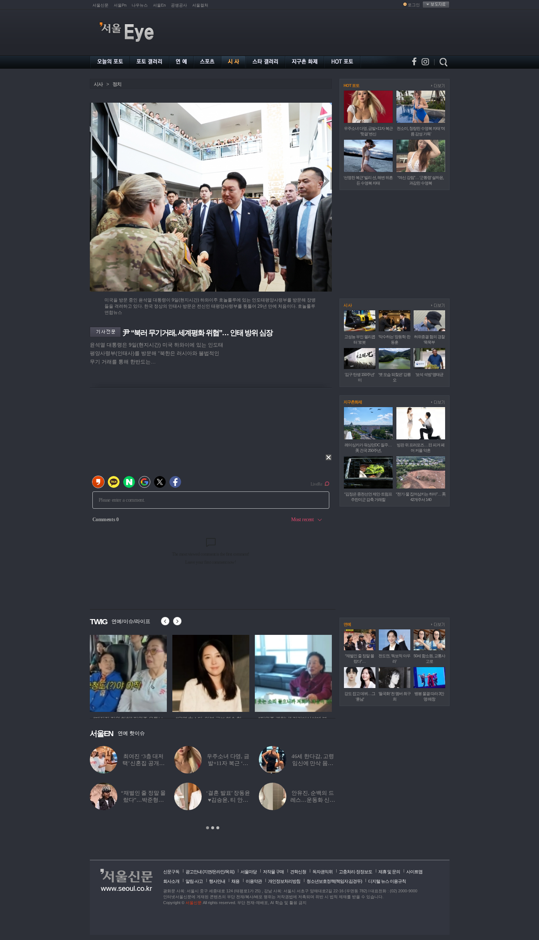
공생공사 (179, 5)
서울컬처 (200, 5)
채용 (235, 881)
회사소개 (171, 881)
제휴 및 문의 (389, 871)
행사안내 (217, 881)
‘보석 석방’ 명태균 (429, 374)
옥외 (229, 871)
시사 (98, 84)
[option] (128, 672)
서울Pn (120, 5)
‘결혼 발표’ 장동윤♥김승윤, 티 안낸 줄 (228, 800)
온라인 (218, 871)
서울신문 (100, 5)
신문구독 (171, 871)
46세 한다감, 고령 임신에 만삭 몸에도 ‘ (313, 763)
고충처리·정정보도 (355, 871)
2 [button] (212, 827)
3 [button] (217, 827)
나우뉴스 (140, 5)
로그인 (414, 5)
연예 (347, 624)
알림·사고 (194, 881)
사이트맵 (414, 871)
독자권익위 (322, 871)
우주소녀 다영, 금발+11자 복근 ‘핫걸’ (228, 763)
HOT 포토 (351, 85)
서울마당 (249, 871)
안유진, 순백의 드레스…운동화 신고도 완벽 (313, 800)
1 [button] (207, 827)
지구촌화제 (353, 402)
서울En (159, 5)
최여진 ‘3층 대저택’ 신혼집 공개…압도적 (143, 763)
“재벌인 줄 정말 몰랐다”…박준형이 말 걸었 (143, 800)
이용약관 (254, 881)
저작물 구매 (273, 871)
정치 (117, 84)
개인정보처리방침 (284, 881)
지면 (207, 871)
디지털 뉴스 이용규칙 (387, 881)
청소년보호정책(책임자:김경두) (334, 881)
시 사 (348, 305)
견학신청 (298, 871)
